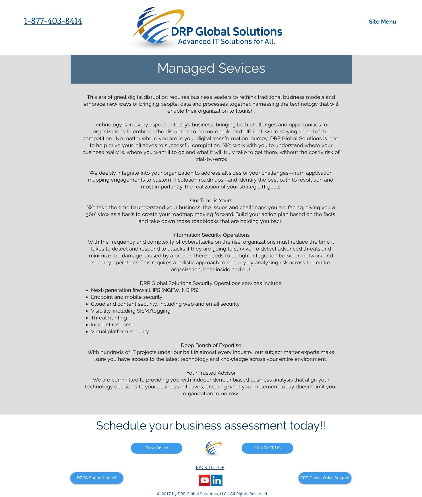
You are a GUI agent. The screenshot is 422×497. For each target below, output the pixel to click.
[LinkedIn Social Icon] (216, 480)
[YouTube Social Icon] (204, 480)
